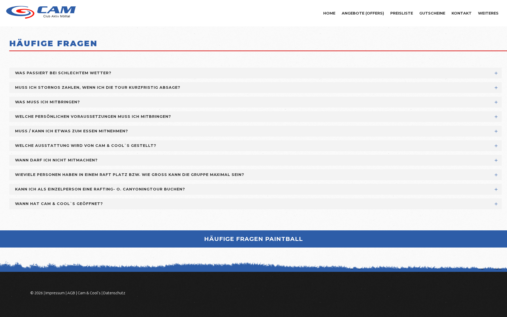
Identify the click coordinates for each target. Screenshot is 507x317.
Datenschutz (114, 293)
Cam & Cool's (89, 293)
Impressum (55, 293)
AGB (71, 293)
